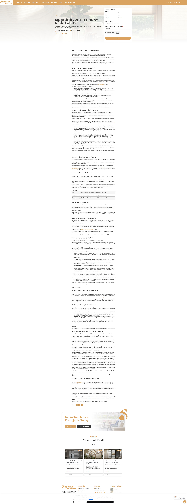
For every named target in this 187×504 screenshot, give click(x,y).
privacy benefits (101, 271)
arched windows (101, 84)
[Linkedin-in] (100, 492)
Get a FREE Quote (70, 2)
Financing (54, 2)
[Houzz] (102, 492)
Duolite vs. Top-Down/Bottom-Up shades (96, 398)
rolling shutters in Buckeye (106, 297)
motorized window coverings (108, 208)
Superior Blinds (79, 382)
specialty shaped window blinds (85, 177)
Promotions (45, 2)
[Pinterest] (104, 492)
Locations (35, 2)
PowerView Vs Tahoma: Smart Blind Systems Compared (74, 461)
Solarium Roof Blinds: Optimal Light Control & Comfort (92, 462)
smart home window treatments (98, 262)
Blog (61, 2)
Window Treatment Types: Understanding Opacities (112, 461)
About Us (27, 2)
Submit (118, 38)
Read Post (69, 471)
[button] (76, 405)
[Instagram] (97, 492)
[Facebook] (95, 492)
